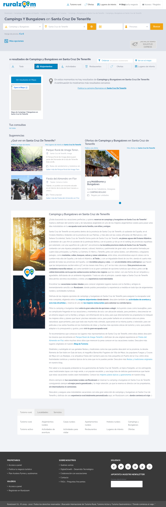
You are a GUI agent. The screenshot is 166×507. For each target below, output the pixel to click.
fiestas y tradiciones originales (139, 359)
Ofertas (91, 5)
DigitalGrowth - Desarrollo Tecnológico (77, 469)
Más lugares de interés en (63, 145)
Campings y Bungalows (133, 423)
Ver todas (12, 128)
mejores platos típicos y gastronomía (115, 375)
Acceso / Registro (152, 4)
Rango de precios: (12, 34)
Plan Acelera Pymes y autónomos (23, 473)
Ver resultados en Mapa (26, 80)
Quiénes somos (67, 465)
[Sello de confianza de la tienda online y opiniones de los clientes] (68, 490)
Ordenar (115, 60)
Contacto (64, 478)
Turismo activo (26, 429)
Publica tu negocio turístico (20, 469)
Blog (123, 5)
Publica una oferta (91, 148)
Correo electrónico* (119, 479)
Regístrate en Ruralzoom (19, 490)
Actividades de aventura (48, 430)
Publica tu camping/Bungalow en (102, 88)
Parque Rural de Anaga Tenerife (89, 337)
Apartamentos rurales (91, 423)
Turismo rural (75, 5)
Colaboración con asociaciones (74, 473)
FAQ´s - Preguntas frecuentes (73, 482)
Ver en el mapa (144, 60)
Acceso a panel (15, 465)
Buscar (156, 26)
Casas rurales (69, 422)
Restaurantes (91, 429)
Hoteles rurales (113, 422)
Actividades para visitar (70, 430)
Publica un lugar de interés (20, 145)
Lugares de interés (108, 5)
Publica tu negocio (129, 4)
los (86, 299)
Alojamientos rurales (47, 423)
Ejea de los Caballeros (96, 189)
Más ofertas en (141, 148)
